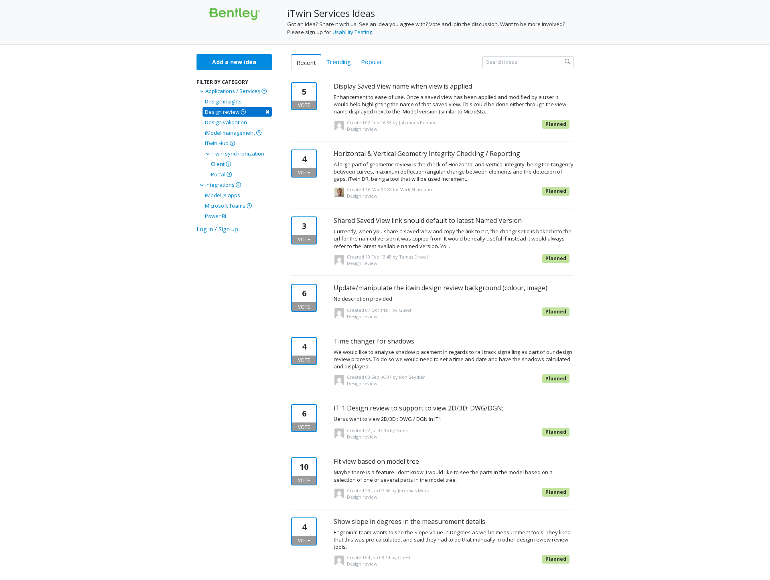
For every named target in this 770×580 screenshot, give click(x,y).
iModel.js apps (222, 195)
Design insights (223, 101)
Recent (306, 63)
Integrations (220, 184)
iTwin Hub (217, 143)
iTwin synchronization (237, 153)
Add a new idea (234, 62)
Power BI (215, 216)
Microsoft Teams (226, 205)
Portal (219, 174)
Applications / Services (232, 91)
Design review (237, 111)
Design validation (226, 122)
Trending (338, 62)
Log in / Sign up (217, 229)
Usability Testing (352, 32)
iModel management (230, 132)
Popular (371, 62)
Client (218, 164)
